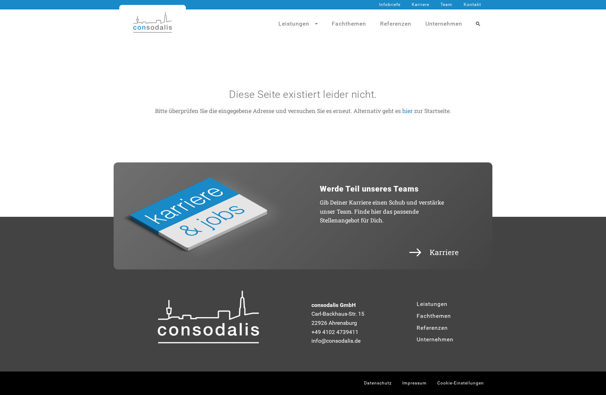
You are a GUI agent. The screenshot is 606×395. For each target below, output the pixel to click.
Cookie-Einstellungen (460, 383)
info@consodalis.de (336, 340)
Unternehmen (443, 23)
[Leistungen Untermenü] (319, 24)
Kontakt (472, 4)
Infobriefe (389, 4)
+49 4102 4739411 (334, 332)
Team (446, 4)
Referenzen (395, 23)
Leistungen (432, 304)
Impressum (414, 383)
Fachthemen (349, 23)
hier (407, 110)
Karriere (420, 4)
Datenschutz (378, 383)
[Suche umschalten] (478, 24)
